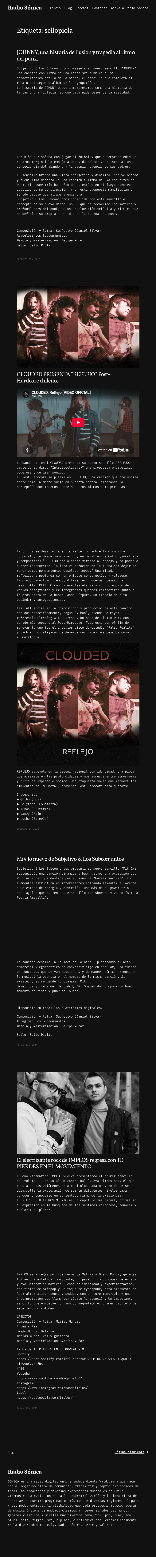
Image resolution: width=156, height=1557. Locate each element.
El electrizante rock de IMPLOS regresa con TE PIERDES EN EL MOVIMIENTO (70, 1163)
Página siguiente (131, 1452)
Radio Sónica (25, 8)
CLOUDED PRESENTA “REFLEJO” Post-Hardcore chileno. (63, 377)
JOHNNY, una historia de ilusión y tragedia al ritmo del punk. (76, 55)
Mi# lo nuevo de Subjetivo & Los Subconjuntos (70, 859)
